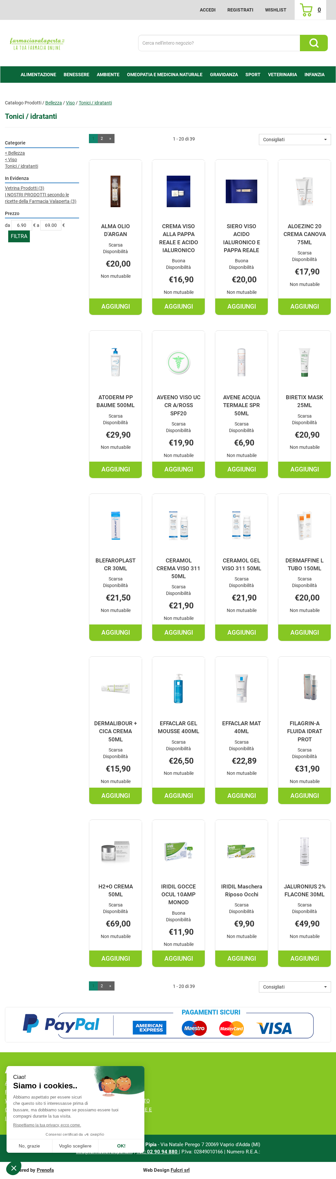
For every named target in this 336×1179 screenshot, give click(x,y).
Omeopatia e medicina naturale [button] (164, 74)
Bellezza (53, 102)
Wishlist (275, 9)
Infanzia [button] (314, 74)
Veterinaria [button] (282, 74)
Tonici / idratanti (21, 166)
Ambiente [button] (108, 74)
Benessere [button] (76, 74)
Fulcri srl (180, 1170)
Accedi (208, 9)
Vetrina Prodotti (24, 188)
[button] (295, 139)
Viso (70, 102)
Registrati (240, 9)
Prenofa (45, 1170)
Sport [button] (253, 74)
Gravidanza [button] (224, 74)
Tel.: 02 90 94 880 (157, 1152)
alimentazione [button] (38, 74)
